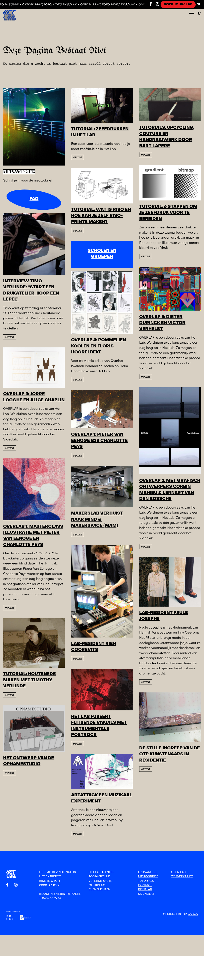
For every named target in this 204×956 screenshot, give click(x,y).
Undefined (193, 914)
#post (77, 157)
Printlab (145, 889)
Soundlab (146, 894)
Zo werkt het (182, 876)
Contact (145, 885)
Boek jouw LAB (178, 4)
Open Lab (178, 872)
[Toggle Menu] (191, 13)
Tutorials (146, 881)
